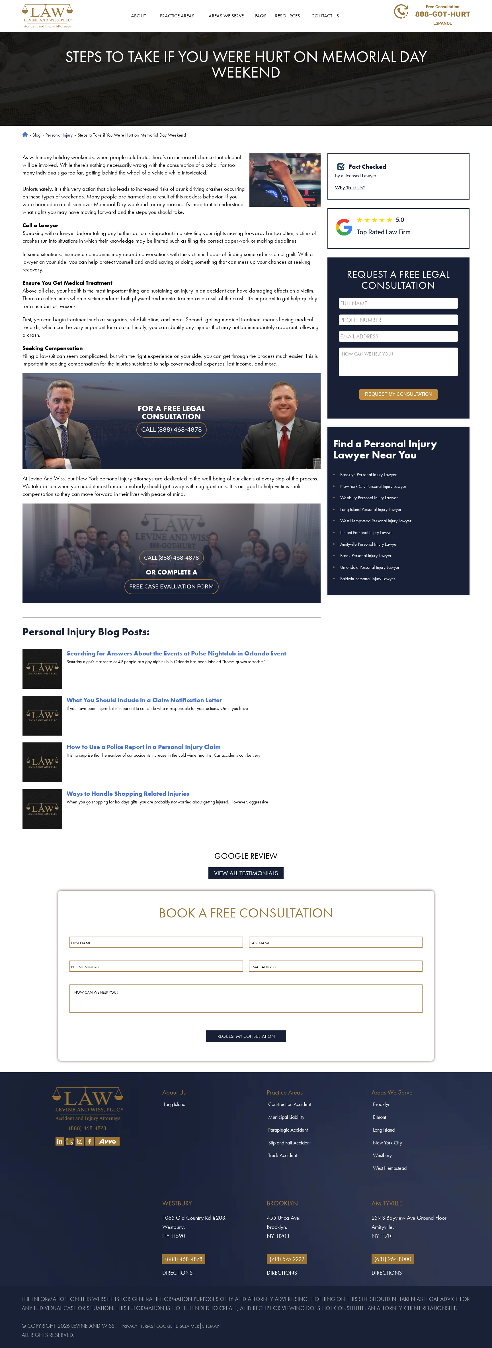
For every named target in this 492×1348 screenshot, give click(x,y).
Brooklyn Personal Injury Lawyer (368, 475)
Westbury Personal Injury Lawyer (369, 498)
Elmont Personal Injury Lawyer (366, 532)
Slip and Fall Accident (289, 1142)
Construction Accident (289, 1104)
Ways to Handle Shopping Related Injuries (128, 793)
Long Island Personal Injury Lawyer (370, 509)
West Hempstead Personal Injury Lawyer (375, 521)
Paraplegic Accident (288, 1129)
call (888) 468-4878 (171, 430)
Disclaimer (187, 1326)
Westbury (382, 1155)
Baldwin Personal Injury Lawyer (367, 579)
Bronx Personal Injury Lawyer (365, 556)
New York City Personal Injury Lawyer (373, 486)
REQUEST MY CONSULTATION (398, 394)
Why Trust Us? (350, 188)
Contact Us (325, 16)
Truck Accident (282, 1155)
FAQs (260, 16)
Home (24, 135)
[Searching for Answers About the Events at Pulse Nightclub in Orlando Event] (42, 669)
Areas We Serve (226, 16)
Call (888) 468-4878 (171, 558)
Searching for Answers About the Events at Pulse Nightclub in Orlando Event (176, 653)
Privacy (129, 1326)
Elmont (379, 1117)
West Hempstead (390, 1168)
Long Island (174, 1104)
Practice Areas (177, 16)
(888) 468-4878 (87, 1128)
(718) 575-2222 (287, 1259)
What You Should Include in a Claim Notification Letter (144, 700)
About (138, 16)
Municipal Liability (286, 1117)
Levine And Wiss (92, 1325)
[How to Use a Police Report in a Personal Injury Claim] (42, 762)
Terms (146, 1326)
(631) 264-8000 (392, 1259)
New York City (387, 1142)
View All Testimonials (246, 873)
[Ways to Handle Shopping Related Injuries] (42, 809)
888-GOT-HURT (442, 13)
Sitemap (210, 1326)
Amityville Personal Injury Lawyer (369, 544)
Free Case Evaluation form (171, 587)
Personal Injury (59, 135)
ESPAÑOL (442, 23)
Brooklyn (381, 1104)
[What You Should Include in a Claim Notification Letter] (42, 716)
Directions (177, 1272)
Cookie (164, 1326)
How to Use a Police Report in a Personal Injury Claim (144, 747)
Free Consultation (442, 6)
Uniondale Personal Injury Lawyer (369, 567)
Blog (36, 135)
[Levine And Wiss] (47, 16)
